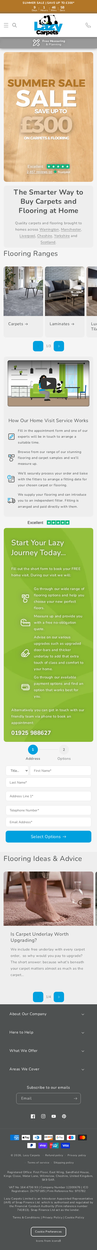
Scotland (48, 242)
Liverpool (27, 235)
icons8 (56, 1241)
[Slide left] (38, 346)
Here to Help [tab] (21, 1032)
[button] (6, 25)
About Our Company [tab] (27, 1014)
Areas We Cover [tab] (24, 1069)
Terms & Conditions (26, 1217)
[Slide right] (59, 346)
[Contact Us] (88, 25)
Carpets (15, 324)
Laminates (59, 324)
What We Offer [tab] (23, 1050)
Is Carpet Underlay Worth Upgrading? (40, 937)
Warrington (49, 229)
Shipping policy (64, 1162)
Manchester (71, 229)
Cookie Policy (74, 1217)
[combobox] (48, 796)
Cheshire (44, 235)
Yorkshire (62, 235)
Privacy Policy (52, 1217)
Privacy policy (77, 1155)
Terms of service (38, 1162)
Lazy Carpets (31, 1155)
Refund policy (54, 1155)
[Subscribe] (75, 1098)
